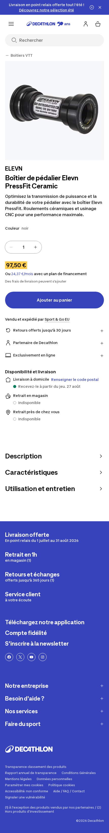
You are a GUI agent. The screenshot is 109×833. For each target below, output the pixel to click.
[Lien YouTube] (31, 657)
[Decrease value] (11, 247)
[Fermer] (100, 7)
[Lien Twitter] (20, 657)
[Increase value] (35, 247)
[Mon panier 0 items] (98, 24)
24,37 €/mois (22, 274)
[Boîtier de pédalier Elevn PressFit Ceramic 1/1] (54, 110)
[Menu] (11, 24)
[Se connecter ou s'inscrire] (86, 24)
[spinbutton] (23, 247)
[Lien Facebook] (9, 657)
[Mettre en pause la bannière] (92, 7)
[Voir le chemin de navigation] (7, 55)
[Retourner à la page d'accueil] (48, 24)
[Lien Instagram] (43, 657)
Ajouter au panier (54, 300)
